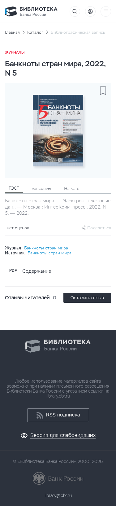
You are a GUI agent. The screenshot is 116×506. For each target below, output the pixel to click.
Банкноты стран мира (46, 247)
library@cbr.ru (58, 495)
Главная (12, 32)
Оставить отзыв (87, 298)
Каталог (35, 32)
